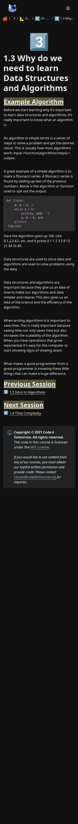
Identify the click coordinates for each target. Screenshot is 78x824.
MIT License (39, 447)
